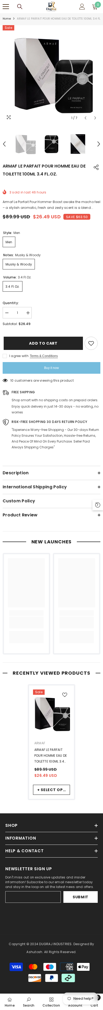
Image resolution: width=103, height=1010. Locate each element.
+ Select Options (53, 789)
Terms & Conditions (44, 356)
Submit (80, 897)
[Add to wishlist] (91, 343)
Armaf (39, 743)
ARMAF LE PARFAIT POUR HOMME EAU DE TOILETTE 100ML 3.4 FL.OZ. (50, 755)
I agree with (19, 356)
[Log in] (82, 7)
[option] (51, 74)
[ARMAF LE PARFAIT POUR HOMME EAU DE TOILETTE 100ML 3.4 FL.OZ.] (51, 713)
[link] (26, 622)
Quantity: (11, 303)
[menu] (6, 6)
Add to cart (42, 343)
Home (7, 19)
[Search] (20, 6)
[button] (85, 118)
